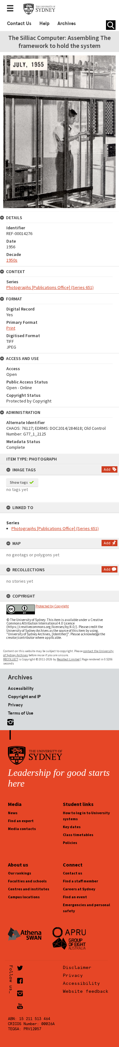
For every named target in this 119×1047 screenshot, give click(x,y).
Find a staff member (80, 881)
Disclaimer (77, 967)
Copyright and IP (24, 696)
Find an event (75, 896)
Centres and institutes (28, 889)
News (12, 812)
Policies (70, 842)
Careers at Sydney (79, 889)
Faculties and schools (27, 881)
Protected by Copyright (52, 606)
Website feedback (86, 991)
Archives (66, 23)
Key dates (72, 826)
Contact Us (19, 23)
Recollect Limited (68, 659)
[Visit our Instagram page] (9, 721)
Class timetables (78, 834)
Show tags (19, 482)
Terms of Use (20, 713)
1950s (11, 260)
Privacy (15, 705)
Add (107, 469)
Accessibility (21, 688)
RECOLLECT (10, 659)
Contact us (72, 873)
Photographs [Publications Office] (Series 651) (55, 528)
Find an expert (21, 820)
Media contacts (22, 828)
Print (10, 328)
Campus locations (24, 896)
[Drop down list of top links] (12, 9)
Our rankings (19, 873)
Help (44, 23)
